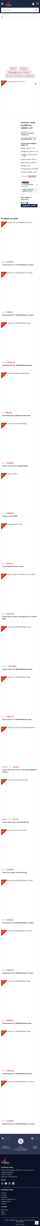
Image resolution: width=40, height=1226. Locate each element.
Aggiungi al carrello (29, 205)
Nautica (24, 68)
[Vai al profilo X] (2, 1183)
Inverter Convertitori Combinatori (20, 76)
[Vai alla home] (5, 1164)
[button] (35, 83)
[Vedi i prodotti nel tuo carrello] (37, 4)
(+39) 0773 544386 (6, 1174)
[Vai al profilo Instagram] (9, 1183)
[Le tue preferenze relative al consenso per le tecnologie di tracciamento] (37, 1223)
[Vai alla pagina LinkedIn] (13, 1183)
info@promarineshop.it (7, 1172)
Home (13, 68)
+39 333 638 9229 (12, 1177)
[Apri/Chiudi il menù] (2, 4)
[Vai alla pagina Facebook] (6, 1183)
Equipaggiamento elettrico (19, 72)
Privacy (17, 1224)
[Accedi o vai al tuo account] (33, 3)
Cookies (22, 1224)
